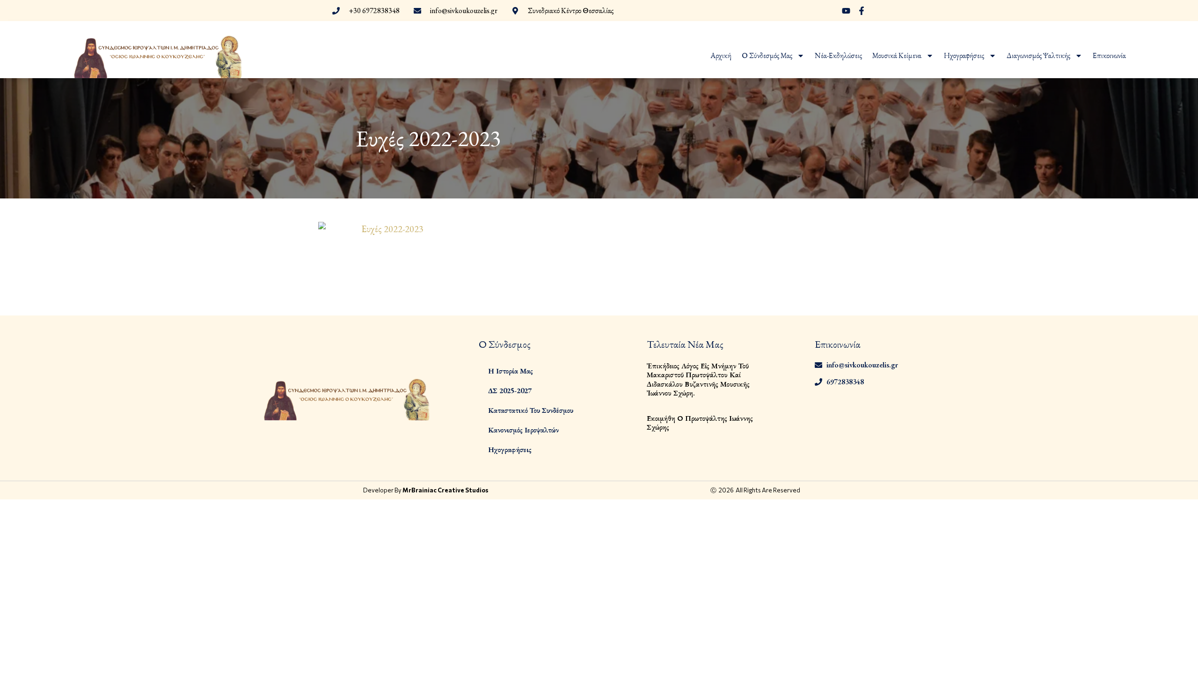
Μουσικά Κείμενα (896, 55)
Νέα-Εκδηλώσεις (838, 55)
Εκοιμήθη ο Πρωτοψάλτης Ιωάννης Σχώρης (700, 422)
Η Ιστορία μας (510, 371)
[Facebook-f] (861, 11)
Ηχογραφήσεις (964, 55)
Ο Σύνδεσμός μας (767, 55)
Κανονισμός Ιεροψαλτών (523, 430)
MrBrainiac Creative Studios (445, 490)
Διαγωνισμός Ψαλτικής (1038, 55)
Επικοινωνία (1109, 55)
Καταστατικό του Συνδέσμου (530, 410)
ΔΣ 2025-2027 (510, 391)
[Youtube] (846, 11)
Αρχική (720, 55)
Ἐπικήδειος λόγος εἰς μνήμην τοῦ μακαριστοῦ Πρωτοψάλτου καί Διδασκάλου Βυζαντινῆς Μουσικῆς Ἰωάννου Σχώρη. (698, 379)
